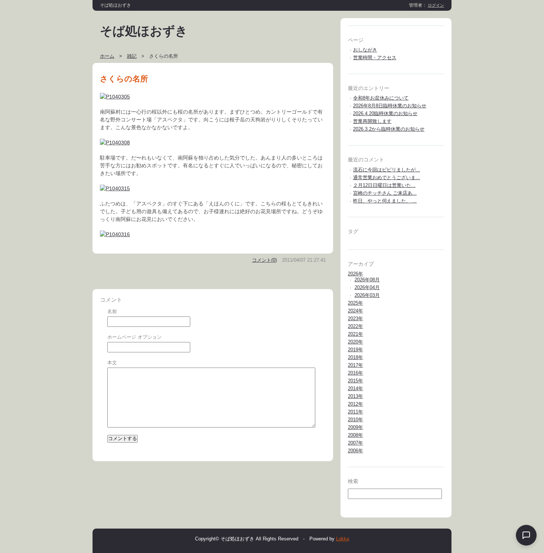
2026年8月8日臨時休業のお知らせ (389, 105)
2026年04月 (367, 287)
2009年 (355, 427)
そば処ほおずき (144, 31)
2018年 (355, 357)
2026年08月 (367, 279)
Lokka (342, 539)
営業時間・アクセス (374, 57)
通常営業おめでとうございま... (386, 177)
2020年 (355, 342)
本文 (112, 362)
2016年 (355, 373)
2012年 (355, 404)
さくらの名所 (124, 78)
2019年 (355, 349)
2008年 (355, 435)
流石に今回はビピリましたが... (386, 169)
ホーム (107, 56)
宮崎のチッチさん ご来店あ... (385, 193)
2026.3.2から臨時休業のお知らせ (388, 129)
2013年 (355, 396)
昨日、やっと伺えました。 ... (385, 201)
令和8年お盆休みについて (381, 98)
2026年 (355, 273)
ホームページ (121, 337)
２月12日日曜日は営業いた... (384, 185)
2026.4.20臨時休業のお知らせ (385, 113)
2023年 (355, 318)
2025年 (355, 303)
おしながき (365, 50)
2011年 (355, 412)
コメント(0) (264, 260)
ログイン (436, 5)
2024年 (355, 311)
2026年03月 (367, 295)
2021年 (355, 334)
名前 (112, 311)
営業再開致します (372, 121)
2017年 (355, 365)
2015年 (355, 380)
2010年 (355, 419)
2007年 (355, 443)
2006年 (355, 450)
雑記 (132, 56)
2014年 (355, 388)
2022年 (355, 326)
